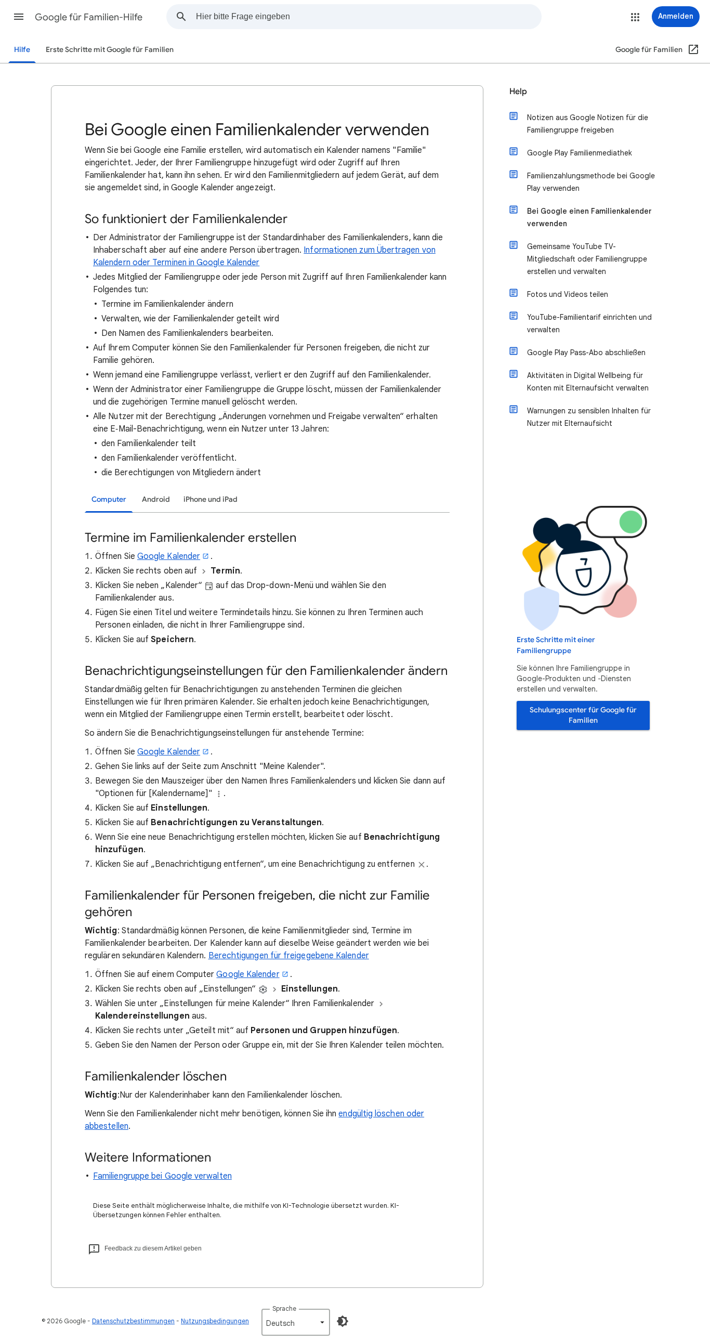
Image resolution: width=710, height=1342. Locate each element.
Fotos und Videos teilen (567, 294)
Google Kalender (168, 556)
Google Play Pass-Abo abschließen (586, 352)
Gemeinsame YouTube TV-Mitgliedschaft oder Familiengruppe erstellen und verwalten (587, 259)
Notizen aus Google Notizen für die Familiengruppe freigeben (587, 124)
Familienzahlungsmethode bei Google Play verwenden (591, 182)
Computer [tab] (108, 499)
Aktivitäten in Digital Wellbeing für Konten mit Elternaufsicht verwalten (588, 382)
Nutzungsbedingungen (215, 1321)
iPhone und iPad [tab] (210, 499)
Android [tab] (156, 499)
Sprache (284, 1308)
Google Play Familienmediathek (579, 153)
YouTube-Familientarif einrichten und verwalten (589, 323)
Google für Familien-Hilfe (88, 17)
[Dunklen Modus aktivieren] (342, 1321)
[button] (18, 16)
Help (518, 91)
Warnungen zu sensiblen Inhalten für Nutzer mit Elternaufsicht (589, 417)
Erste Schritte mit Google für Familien (110, 49)
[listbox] (295, 1322)
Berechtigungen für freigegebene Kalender (288, 955)
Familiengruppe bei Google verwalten (162, 1176)
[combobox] (368, 17)
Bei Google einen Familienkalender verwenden (589, 217)
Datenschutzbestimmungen (133, 1321)
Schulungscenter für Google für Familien (583, 715)
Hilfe (22, 49)
